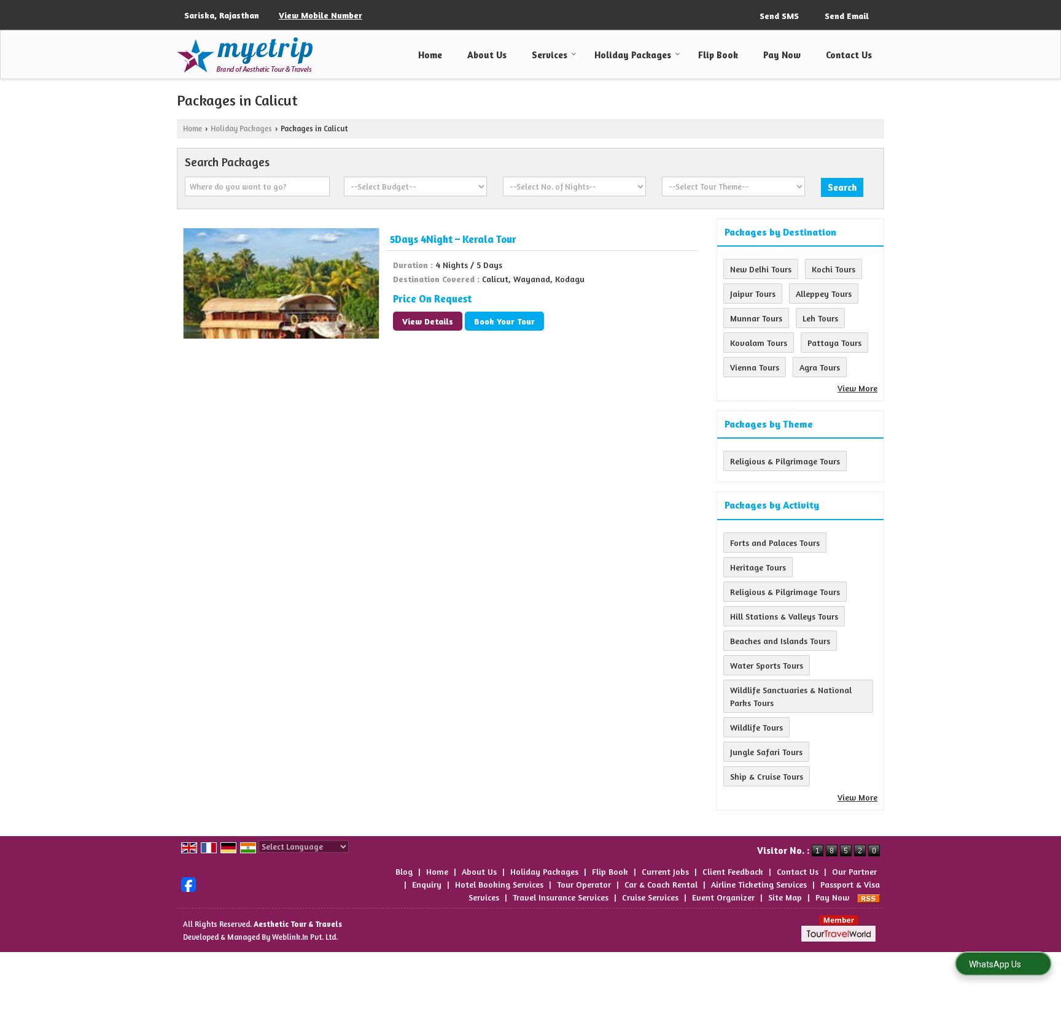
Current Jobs (665, 871)
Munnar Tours (756, 318)
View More (857, 388)
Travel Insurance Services (560, 897)
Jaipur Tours (752, 293)
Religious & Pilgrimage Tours (785, 461)
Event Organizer (723, 897)
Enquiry (426, 884)
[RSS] (869, 897)
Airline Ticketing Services (759, 884)
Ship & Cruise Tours (766, 776)
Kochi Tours (833, 269)
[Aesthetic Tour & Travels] (245, 54)
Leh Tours (820, 318)
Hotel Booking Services (499, 884)
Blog (404, 871)
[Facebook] (188, 883)
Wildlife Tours (756, 727)
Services (549, 55)
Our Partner (854, 871)
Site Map (785, 897)
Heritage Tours (758, 567)
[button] (320, 15)
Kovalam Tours (758, 342)
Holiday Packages (632, 55)
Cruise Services (650, 897)
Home (430, 55)
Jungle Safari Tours (766, 752)
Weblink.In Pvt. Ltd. (305, 937)
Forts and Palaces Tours (775, 542)
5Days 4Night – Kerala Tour (453, 239)
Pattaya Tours (834, 342)
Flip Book (718, 55)
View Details (427, 321)
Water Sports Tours (766, 665)
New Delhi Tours (760, 269)
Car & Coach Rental (661, 884)
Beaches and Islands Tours (780, 641)
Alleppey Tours (824, 293)
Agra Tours (819, 367)
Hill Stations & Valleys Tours (784, 616)
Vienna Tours (754, 367)
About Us (487, 55)
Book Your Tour (504, 321)
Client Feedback (732, 871)
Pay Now (782, 55)
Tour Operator (584, 884)
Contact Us (849, 55)
